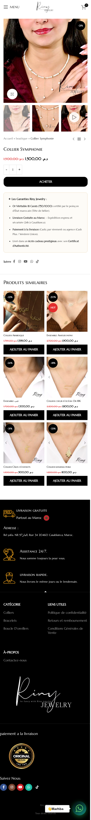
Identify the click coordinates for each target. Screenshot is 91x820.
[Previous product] (73, 139)
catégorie (12, 604)
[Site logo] (45, 6)
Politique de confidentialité (67, 612)
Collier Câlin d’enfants (17, 466)
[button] (8, 60)
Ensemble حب (11, 401)
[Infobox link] (46, 514)
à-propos (11, 652)
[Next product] (85, 139)
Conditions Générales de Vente (65, 630)
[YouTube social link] (25, 261)
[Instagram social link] (19, 261)
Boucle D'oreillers (16, 628)
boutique (22, 138)
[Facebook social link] (14, 261)
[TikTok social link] (37, 261)
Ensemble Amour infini (60, 335)
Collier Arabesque (14, 335)
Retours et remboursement (67, 620)
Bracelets (10, 620)
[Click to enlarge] (12, 94)
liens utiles (57, 604)
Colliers (9, 612)
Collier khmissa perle (59, 466)
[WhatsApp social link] (32, 261)
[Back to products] (79, 139)
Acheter (45, 182)
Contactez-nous (15, 660)
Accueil (8, 138)
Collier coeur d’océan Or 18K (64, 401)
